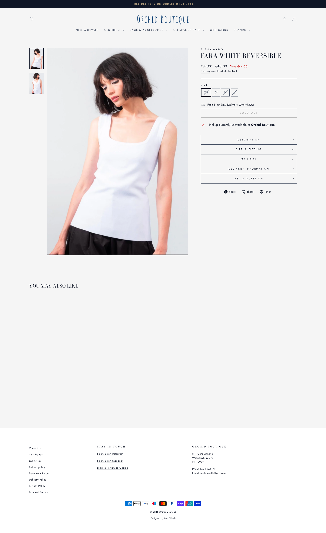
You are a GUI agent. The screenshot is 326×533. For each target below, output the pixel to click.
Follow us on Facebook (110, 461)
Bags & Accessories (147, 30)
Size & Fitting (249, 149)
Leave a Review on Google (112, 468)
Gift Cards (219, 30)
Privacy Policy (37, 486)
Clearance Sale (187, 30)
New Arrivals (87, 30)
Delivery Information (248, 168)
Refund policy (37, 467)
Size (204, 85)
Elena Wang (212, 49)
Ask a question (249, 178)
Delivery (205, 71)
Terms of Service (38, 492)
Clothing (112, 30)
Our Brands (35, 454)
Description (249, 139)
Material (249, 159)
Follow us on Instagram (110, 454)
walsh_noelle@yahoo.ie (213, 473)
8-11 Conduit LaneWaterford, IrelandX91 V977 (203, 458)
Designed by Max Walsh (163, 518)
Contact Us (35, 448)
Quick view (61, 389)
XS (206, 92)
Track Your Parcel (39, 473)
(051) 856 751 (208, 469)
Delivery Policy (37, 479)
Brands (240, 30)
